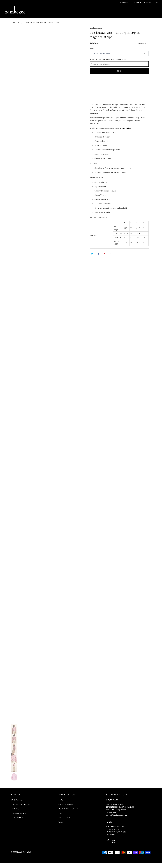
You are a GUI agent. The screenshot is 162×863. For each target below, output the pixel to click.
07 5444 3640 (111, 812)
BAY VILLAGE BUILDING (115, 826)
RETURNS (15, 809)
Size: (92, 49)
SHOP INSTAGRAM (66, 804)
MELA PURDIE (95, 11)
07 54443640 (125, 2)
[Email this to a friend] (110, 253)
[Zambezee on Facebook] (108, 841)
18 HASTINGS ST (112, 829)
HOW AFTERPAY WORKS (68, 809)
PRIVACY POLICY (17, 818)
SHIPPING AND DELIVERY (21, 804)
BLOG (60, 800)
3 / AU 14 (114, 82)
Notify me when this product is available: (108, 59)
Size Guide (142, 43)
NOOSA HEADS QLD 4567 (116, 832)
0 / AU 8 (124, 82)
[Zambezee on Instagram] (113, 841)
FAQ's (60, 822)
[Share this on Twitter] (92, 253)
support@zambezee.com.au (116, 815)
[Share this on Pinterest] (104, 253)
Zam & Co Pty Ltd (24, 852)
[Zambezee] (15, 10)
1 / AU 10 (94, 82)
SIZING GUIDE (64, 818)
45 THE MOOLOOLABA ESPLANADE (120, 807)
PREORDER (81, 11)
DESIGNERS (67, 11)
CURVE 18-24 (112, 11)
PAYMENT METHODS (19, 813)
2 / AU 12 (104, 82)
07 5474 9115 (110, 834)
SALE (123, 11)
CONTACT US (16, 800)
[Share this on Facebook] (98, 253)
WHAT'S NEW (43, 11)
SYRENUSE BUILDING (114, 804)
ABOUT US (62, 813)
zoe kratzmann (96, 28)
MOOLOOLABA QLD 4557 (116, 810)
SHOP (54, 11)
